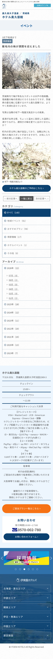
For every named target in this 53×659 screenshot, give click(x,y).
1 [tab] (16, 569)
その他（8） (13, 253)
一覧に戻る (26, 198)
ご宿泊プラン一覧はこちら (26, 508)
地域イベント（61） (17, 220)
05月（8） (14, 284)
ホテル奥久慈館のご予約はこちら (25, 188)
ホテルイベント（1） (17, 245)
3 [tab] (24, 569)
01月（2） (14, 298)
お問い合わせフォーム (26, 536)
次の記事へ (41, 198)
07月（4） (14, 275)
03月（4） (14, 293)
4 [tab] (28, 569)
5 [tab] (33, 569)
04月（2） (14, 289)
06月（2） (14, 280)
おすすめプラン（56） (18, 228)
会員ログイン (41, 5)
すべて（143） (14, 212)
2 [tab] (20, 569)
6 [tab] (37, 569)
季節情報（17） (15, 236)
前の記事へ (11, 198)
